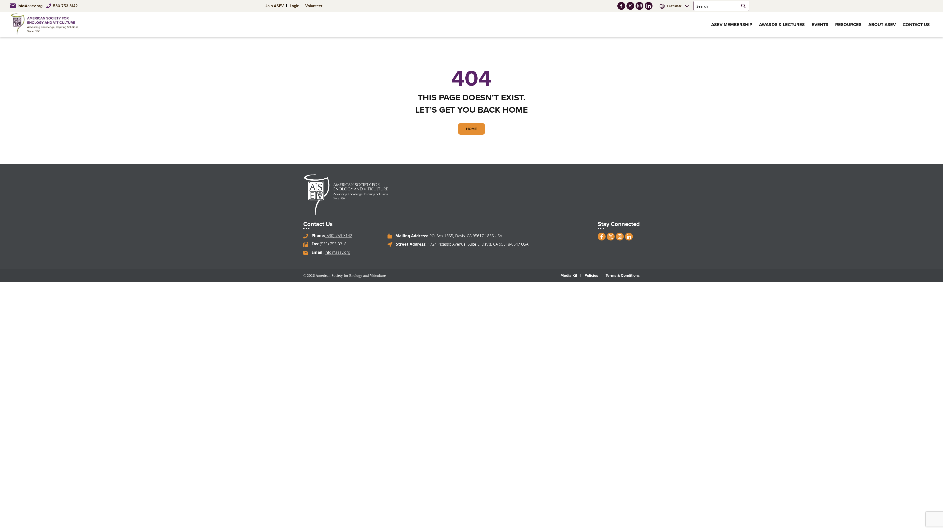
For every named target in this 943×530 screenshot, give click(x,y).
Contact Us (916, 24)
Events (820, 24)
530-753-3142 (65, 6)
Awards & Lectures (782, 24)
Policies (591, 275)
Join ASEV (274, 6)
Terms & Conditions (623, 275)
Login (294, 6)
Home (471, 129)
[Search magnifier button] (743, 6)
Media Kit (568, 275)
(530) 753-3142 (338, 235)
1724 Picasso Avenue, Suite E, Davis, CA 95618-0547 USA (478, 244)
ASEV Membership (731, 24)
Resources (848, 24)
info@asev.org (30, 6)
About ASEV (882, 24)
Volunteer (313, 6)
